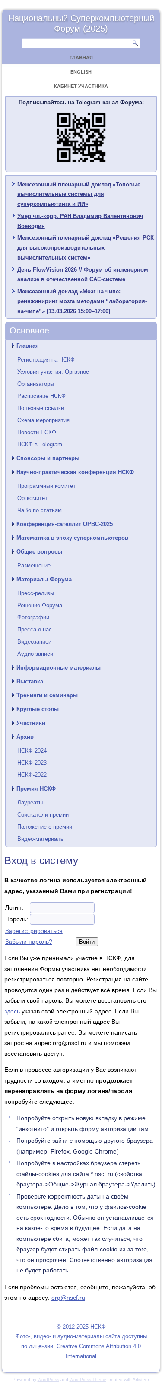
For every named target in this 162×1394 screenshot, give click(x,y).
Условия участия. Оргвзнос (53, 372)
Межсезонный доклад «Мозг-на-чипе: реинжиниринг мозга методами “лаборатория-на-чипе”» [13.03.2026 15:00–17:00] (82, 301)
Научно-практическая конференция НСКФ (75, 472)
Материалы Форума (44, 579)
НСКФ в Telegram (39, 444)
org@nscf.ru (68, 1297)
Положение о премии (44, 827)
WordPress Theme (88, 1379)
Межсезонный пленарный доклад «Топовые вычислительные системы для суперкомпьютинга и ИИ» (78, 194)
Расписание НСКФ (41, 396)
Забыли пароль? (28, 941)
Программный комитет (46, 486)
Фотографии (33, 617)
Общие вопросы (39, 551)
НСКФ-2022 (32, 775)
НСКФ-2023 (32, 762)
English (81, 71)
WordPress (48, 1379)
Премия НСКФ (36, 788)
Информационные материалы (58, 667)
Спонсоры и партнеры (47, 458)
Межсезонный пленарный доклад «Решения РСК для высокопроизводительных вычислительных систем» (85, 247)
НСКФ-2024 (32, 750)
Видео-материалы (40, 839)
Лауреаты (30, 802)
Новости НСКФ (36, 432)
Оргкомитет (32, 498)
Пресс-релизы (35, 593)
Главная (81, 57)
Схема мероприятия (43, 420)
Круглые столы (37, 709)
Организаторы (35, 384)
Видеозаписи (34, 641)
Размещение (34, 565)
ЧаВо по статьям (39, 510)
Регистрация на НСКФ (46, 359)
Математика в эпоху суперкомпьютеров (72, 538)
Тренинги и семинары (47, 695)
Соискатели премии (43, 814)
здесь (12, 1011)
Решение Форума (39, 605)
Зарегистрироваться (34, 930)
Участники (30, 723)
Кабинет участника (81, 86)
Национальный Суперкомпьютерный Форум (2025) (81, 23)
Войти (87, 942)
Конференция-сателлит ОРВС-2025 (64, 524)
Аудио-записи (35, 654)
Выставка (29, 681)
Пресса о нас (34, 629)
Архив (25, 737)
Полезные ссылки (40, 408)
